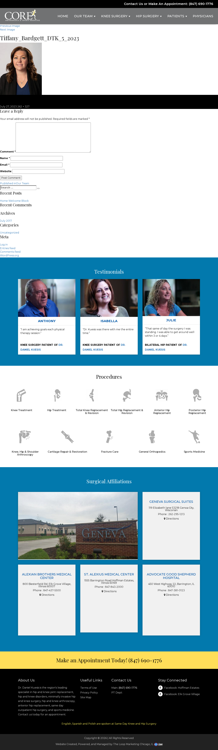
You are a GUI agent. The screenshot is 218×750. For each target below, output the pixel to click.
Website (5, 171)
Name (5, 158)
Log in (4, 244)
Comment (8, 151)
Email (4, 164)
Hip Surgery (148, 16)
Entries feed (7, 248)
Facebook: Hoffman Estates (181, 687)
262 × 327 (23, 106)
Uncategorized (9, 232)
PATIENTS (176, 16)
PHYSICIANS (203, 16)
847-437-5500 (52, 590)
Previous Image (10, 25)
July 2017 (6, 220)
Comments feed (10, 251)
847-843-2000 (114, 586)
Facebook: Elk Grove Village (182, 694)
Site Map (85, 697)
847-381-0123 (176, 590)
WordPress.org (9, 255)
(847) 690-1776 (201, 4)
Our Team (84, 16)
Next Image (7, 29)
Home (63, 16)
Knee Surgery (114, 16)
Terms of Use (88, 687)
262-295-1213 (176, 514)
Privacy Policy (89, 692)
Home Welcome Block (14, 200)
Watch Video (47, 304)
